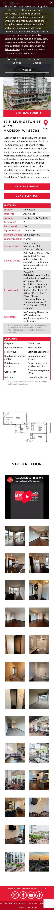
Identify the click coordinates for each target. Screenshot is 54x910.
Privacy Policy (12, 49)
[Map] (45, 126)
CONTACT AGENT (27, 186)
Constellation (27, 196)
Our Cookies (16, 61)
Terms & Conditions (27, 908)
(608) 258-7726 (40, 888)
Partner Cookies (37, 61)
